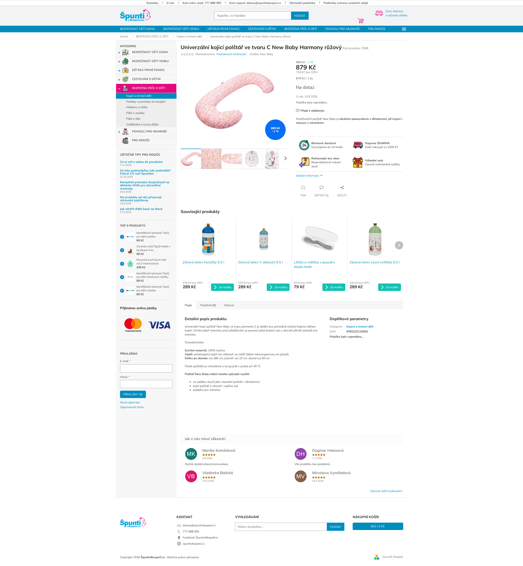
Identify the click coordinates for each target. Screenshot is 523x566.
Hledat (299, 15)
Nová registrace (130, 402)
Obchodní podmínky (302, 3)
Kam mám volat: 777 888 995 (201, 3)
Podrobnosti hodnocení (231, 54)
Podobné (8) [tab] (208, 305)
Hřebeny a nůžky (137, 107)
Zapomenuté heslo (132, 407)
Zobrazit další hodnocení (385, 491)
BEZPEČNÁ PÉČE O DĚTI (148, 88)
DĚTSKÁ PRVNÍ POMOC (148, 70)
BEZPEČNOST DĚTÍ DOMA (150, 52)
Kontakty (152, 3)
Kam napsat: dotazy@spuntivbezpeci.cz (255, 3)
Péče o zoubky (135, 113)
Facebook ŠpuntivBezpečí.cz (200, 537)
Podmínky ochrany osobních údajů (345, 3)
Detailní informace (307, 176)
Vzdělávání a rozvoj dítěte (142, 124)
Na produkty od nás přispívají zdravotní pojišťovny (141, 199)
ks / (378, 526)
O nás (170, 3)
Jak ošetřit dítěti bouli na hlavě (141, 209)
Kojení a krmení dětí (138, 96)
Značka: (261, 54)
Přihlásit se (133, 394)
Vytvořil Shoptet (392, 557)
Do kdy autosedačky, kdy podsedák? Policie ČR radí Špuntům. (145, 172)
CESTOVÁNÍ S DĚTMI (146, 79)
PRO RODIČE (141, 140)
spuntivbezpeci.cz (193, 544)
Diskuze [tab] (229, 305)
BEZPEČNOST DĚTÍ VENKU (150, 61)
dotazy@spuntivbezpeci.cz (199, 525)
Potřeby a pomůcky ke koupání (145, 102)
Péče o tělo (133, 119)
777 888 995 (191, 532)
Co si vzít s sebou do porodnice (141, 161)
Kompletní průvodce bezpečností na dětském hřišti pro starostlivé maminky (144, 185)
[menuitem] (137, 29)
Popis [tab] (188, 305)
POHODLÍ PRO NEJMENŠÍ (149, 131)
